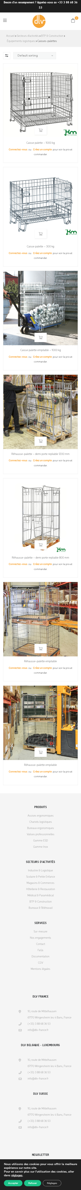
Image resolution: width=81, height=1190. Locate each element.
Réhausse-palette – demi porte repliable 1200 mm (40, 454)
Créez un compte (42, 149)
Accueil (10, 36)
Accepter (13, 1183)
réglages (16, 1175)
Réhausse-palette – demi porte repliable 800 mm (40, 557)
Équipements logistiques (21, 41)
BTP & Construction (52, 36)
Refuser (32, 1183)
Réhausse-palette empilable (40, 661)
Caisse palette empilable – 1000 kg (40, 350)
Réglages (52, 1183)
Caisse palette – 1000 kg (40, 143)
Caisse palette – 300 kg (40, 246)
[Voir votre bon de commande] (73, 20)
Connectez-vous (18, 149)
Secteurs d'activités (28, 36)
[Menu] (5, 20)
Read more (40, 130)
